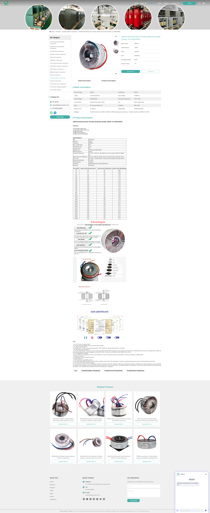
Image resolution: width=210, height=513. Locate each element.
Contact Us (53, 499)
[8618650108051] (100, 499)
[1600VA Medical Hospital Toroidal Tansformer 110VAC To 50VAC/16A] (63, 442)
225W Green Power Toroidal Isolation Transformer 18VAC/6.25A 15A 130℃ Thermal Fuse (147, 419)
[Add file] (177, 510)
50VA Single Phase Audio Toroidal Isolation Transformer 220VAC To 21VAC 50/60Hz (91, 419)
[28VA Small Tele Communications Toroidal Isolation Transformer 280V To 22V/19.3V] (91, 442)
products (151, 3)
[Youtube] (94, 499)
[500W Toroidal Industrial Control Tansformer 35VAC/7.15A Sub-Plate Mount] (119, 442)
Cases (52, 496)
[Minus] (206, 474)
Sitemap (70, 511)
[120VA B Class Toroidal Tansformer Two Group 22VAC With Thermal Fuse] (119, 404)
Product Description (109, 81)
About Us (52, 484)
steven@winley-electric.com (61, 105)
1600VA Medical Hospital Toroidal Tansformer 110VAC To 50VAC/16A (63, 457)
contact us (175, 3)
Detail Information (84, 81)
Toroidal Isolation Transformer (69, 31)
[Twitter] (87, 499)
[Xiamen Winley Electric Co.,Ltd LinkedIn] (97, 499)
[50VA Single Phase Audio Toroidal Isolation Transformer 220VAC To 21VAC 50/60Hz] (91, 404)
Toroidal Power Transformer (135, 370)
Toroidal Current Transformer (113, 370)
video (160, 3)
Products (58, 31)
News (51, 493)
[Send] (206, 510)
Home (136, 3)
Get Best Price (130, 71)
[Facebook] (90, 499)
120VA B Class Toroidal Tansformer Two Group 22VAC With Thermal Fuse (119, 419)
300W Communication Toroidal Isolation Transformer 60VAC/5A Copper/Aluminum (147, 457)
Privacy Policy (63, 511)
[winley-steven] (104, 499)
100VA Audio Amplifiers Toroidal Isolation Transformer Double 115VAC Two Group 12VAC (63, 419)
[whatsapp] (51, 112)
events (166, 3)
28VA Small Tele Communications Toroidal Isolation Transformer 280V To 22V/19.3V (91, 457)
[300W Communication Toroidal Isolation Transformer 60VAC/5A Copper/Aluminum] (147, 442)
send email (133, 500)
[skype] (55, 112)
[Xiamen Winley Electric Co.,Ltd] (6, 3)
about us (143, 3)
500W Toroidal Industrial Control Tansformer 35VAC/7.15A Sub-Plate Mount (119, 457)
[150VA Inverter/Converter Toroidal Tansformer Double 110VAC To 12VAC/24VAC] (92, 54)
